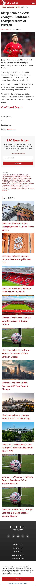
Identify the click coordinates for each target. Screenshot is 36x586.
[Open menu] (33, 3)
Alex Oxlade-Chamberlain (15, 175)
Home (4, 7)
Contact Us (18, 548)
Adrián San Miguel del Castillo (13, 175)
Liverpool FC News (13, 7)
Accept (18, 579)
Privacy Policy (23, 583)
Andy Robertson (24, 176)
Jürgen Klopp (16, 183)
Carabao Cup (6, 178)
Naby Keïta (20, 185)
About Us (18, 552)
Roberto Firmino (16, 187)
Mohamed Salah (9, 185)
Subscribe (18, 163)
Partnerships (18, 555)
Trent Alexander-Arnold (20, 189)
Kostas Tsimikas (28, 183)
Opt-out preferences (13, 583)
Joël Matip (20, 182)
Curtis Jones (17, 178)
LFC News (9, 197)
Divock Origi (6, 180)
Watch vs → (11, 129)
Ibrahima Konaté (18, 180)
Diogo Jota (27, 178)
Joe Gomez (12, 182)
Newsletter (18, 544)
